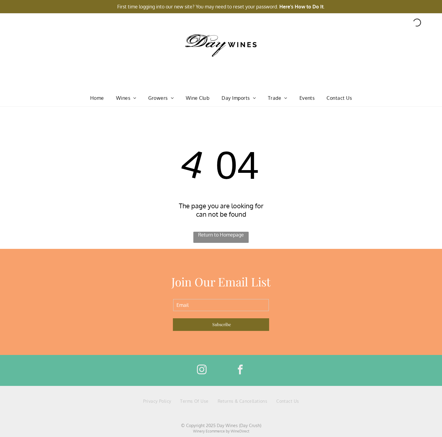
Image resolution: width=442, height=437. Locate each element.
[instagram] (202, 370)
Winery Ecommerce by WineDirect (221, 431)
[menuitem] (97, 98)
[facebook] (240, 370)
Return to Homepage (221, 235)
